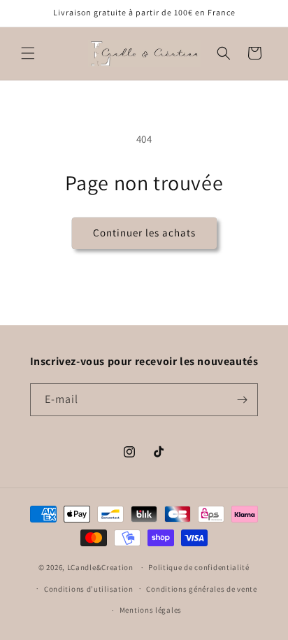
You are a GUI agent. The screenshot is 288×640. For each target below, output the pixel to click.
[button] (28, 53)
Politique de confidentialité (199, 567)
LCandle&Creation (100, 567)
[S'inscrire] (241, 399)
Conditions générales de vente (201, 589)
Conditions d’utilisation (89, 589)
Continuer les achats (144, 232)
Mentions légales (151, 610)
